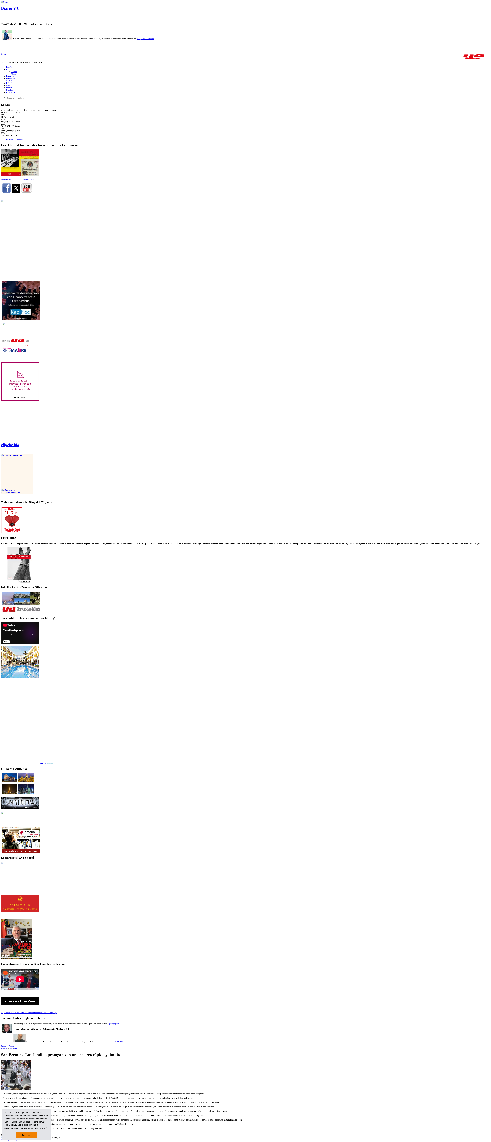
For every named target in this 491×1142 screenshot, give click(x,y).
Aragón (14, 71)
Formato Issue (6, 180)
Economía (10, 76)
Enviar (11, 1046)
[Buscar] (4, 98)
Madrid (9, 85)
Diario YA (10, 8)
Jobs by (46, 763)
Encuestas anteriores (14, 140)
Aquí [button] (44, 1128)
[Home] (4, 2)
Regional (9, 69)
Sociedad (10, 88)
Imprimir (4, 1046)
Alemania (119, 1042)
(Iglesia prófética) (113, 1024)
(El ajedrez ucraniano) (145, 38)
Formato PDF (28, 180)
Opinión (9, 90)
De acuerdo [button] (27, 1135)
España (9, 67)
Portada (4, 1048)
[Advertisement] (20, 259)
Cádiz (13, 74)
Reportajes (10, 92)
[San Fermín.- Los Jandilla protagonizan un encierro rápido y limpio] (16, 1089)
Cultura (9, 81)
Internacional (11, 78)
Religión (9, 83)
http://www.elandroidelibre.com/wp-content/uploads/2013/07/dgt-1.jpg (29, 1013)
